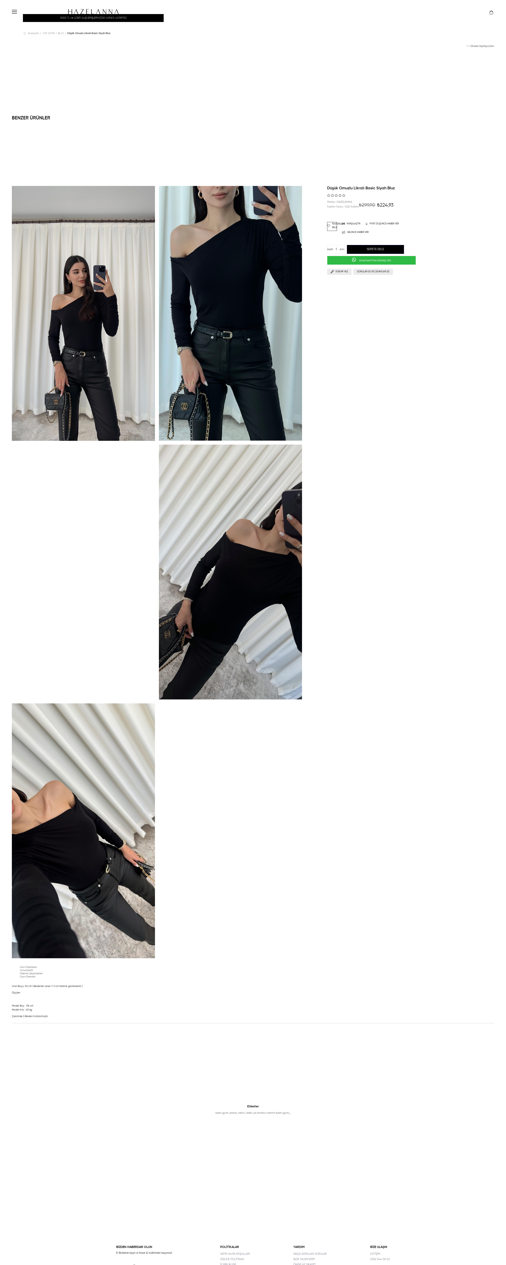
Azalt (330, 249)
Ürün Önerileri (28, 976)
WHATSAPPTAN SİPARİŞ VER (374, 260)
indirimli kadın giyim (277, 1113)
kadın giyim (221, 1113)
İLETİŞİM (375, 1254)
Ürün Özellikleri (28, 967)
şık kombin (259, 1113)
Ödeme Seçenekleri (31, 973)
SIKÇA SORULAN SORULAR (310, 1254)
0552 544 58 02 (380, 1259)
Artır (342, 249)
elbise (233, 1113)
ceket (249, 1113)
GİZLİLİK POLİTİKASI (232, 1259)
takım (241, 1113)
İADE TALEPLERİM (304, 1259)
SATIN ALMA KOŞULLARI (235, 1254)
